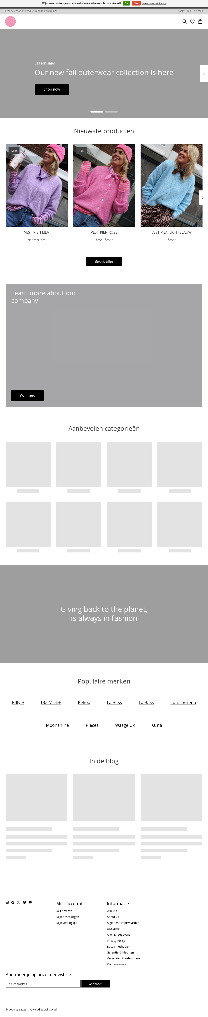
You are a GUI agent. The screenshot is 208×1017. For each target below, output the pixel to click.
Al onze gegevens (118, 934)
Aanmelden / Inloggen (190, 11)
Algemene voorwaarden (123, 923)
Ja (126, 3)
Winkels (112, 911)
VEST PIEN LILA (36, 232)
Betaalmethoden (118, 946)
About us (113, 917)
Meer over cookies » (154, 3)
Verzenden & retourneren (124, 958)
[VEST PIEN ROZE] (104, 185)
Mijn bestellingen (67, 917)
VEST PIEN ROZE (104, 232)
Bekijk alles (104, 261)
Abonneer (95, 984)
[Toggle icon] (184, 21)
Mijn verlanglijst (66, 923)
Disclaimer (114, 928)
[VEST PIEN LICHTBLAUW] (172, 185)
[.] (10, 21)
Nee (136, 3)
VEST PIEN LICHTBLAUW (172, 232)
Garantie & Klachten (120, 952)
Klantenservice (116, 964)
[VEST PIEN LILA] (37, 185)
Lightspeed (50, 1009)
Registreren (64, 911)
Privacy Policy (116, 940)
